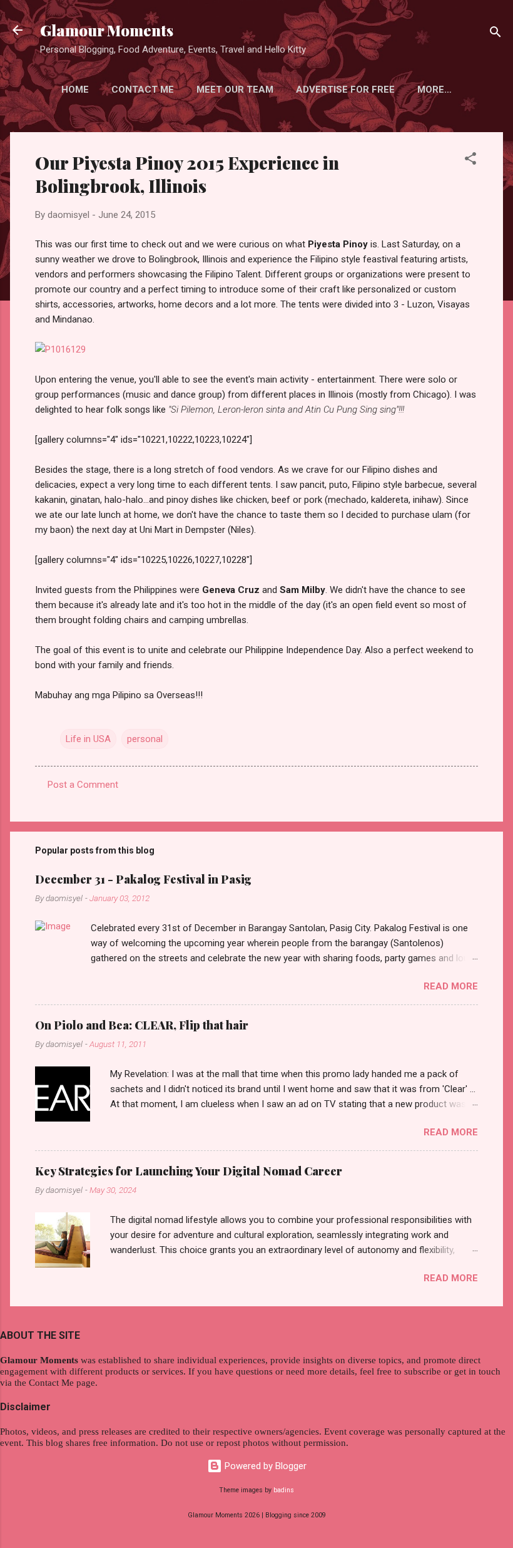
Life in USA (88, 739)
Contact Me (142, 89)
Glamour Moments (106, 30)
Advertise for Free (345, 89)
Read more (451, 986)
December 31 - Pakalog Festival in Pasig (143, 879)
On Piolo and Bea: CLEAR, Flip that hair (141, 1025)
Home (75, 89)
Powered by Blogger (264, 1466)
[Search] (495, 34)
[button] (470, 160)
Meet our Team (234, 89)
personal (145, 739)
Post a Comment (83, 784)
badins (283, 1490)
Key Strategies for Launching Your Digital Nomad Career (188, 1171)
